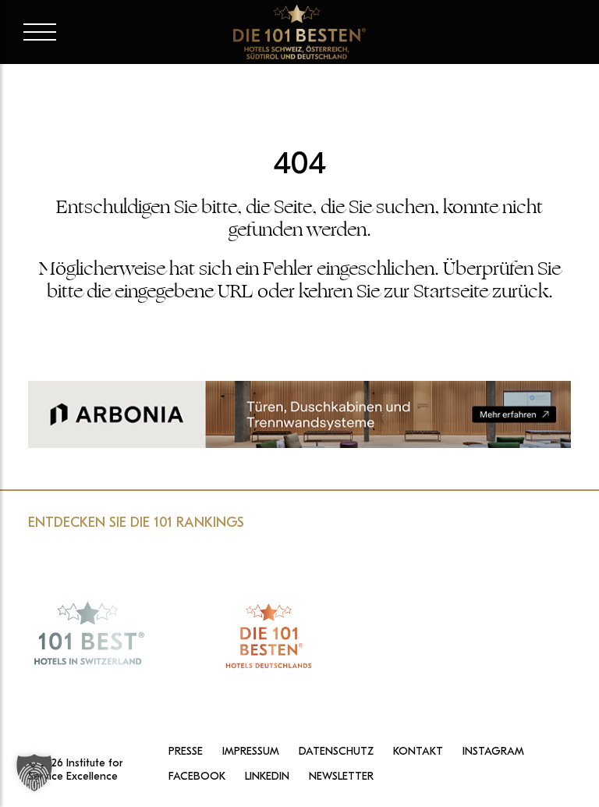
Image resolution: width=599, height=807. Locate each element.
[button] (34, 772)
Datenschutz (336, 751)
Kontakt (418, 751)
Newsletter (341, 776)
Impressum (250, 751)
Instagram (493, 751)
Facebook (196, 776)
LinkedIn (267, 776)
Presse (185, 751)
